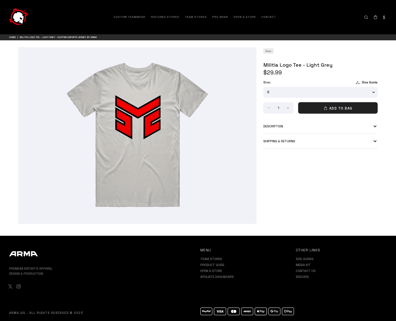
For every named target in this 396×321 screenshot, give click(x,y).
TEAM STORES (211, 259)
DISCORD (302, 277)
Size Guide (369, 82)
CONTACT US (306, 271)
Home (12, 37)
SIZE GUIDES (305, 259)
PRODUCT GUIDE (212, 265)
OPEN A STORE (211, 271)
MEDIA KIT (303, 265)
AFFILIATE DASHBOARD (217, 277)
